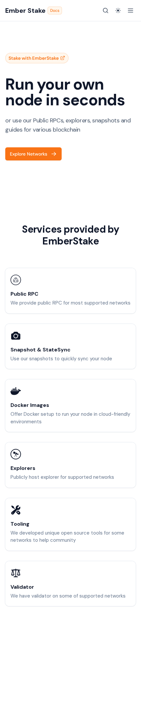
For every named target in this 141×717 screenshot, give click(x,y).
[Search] (105, 10)
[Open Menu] (130, 10)
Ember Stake (32, 10)
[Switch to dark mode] (118, 10)
